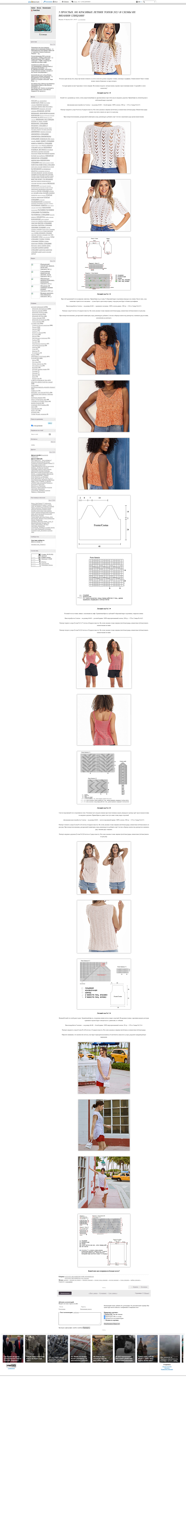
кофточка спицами (47, 165)
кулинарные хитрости (44, 171)
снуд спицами (50, 229)
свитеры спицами (45, 225)
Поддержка (137, 2)
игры (40, 153)
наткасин (34, 530)
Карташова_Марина (37, 518)
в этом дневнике (38, 426)
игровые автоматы (39, 150)
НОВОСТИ (34, 391)
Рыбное (34, 340)
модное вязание (114, 1280)
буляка (39, 472)
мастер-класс (49, 177)
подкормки (42, 199)
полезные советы (39, 205)
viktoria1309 (34, 471)
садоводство (34, 221)
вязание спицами (39, 123)
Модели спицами (37, 310)
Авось (75, 1)
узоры (41, 241)
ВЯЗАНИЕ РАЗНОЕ (38, 312)
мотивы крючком (35, 187)
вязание (35, 108)
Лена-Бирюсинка (36, 480)
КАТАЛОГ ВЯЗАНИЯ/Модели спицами (77, 1278)
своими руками (38, 227)
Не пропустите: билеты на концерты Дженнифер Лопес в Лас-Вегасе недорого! (42, 85)
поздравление (37, 202)
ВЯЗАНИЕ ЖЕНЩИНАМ (39, 309)
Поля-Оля (41, 484)
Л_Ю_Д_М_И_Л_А (46, 478)
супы (32, 233)
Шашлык (34, 351)
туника (41, 239)
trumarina (52, 512)
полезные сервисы (48, 203)
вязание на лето (37, 117)
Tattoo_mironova (36, 508)
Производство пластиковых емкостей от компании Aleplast (41, 48)
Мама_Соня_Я (35, 481)
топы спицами (124, 1280)
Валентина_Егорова (37, 515)
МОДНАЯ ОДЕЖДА (37, 398)
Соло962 (47, 527)
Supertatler (34, 469)
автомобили (43, 100)
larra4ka (33, 511)
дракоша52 (34, 457)
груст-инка (34, 529)
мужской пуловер (44, 187)
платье (49, 195)
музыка (51, 187)
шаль (44, 245)
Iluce (32, 465)
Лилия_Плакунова (36, 520)
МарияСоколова (36, 523)
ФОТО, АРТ (34, 410)
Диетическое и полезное (39, 338)
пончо (48, 205)
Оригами (34, 373)
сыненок (47, 490)
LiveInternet (34, 2)
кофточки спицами (37, 167)
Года (51, 472)
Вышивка (35, 367)
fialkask (45, 463)
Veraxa (49, 508)
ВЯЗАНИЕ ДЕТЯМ (37, 316)
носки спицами (43, 191)
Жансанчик (49, 474)
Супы (34, 349)
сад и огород (45, 219)
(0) (52, 49)
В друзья (44, 34)
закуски (40, 147)
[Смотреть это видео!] (35, 266)
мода (44, 181)
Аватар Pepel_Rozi (42, 23)
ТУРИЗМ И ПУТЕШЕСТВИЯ (39, 401)
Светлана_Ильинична (38, 489)
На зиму (34, 342)
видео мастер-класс (45, 106)
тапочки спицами (42, 235)
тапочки (33, 235)
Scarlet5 (46, 468)
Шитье (34, 360)
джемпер (35, 131)
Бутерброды (36, 353)
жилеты (44, 145)
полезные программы (37, 203)
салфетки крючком (48, 221)
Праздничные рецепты (39, 343)
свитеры (34, 225)
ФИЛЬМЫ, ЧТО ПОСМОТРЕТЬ (40, 392)
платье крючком (37, 197)
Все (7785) (52, 500)
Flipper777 (51, 463)
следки (48, 227)
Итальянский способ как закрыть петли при (47, 265)
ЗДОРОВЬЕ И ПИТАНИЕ (38, 356)
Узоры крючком (36, 321)
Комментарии (47, 8)
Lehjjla (50, 505)
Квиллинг (35, 375)
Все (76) (52, 44)
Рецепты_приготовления (39, 487)
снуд (43, 229)
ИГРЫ (33, 385)
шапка (40, 248)
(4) (51, 269)
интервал (48, 529)
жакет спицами (47, 141)
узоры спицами (44, 243)
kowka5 (44, 509)
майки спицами (40, 177)
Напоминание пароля (86, 1309)
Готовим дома (35, 323)
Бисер (34, 376)
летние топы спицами (38, 176)
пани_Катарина (41, 483)
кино (40, 162)
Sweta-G (40, 469)
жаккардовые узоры (36, 145)
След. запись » (113, 1293)
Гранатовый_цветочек (38, 517)
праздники (46, 207)
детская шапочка (46, 129)
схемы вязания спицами (43, 233)
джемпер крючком (45, 132)
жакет (38, 141)
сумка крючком (48, 231)
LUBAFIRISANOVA (36, 466)
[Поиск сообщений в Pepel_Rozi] (50, 423)
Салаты (34, 331)
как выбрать (41, 156)
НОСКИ (34, 101)
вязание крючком (39, 113)
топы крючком (46, 237)
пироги (39, 195)
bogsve (48, 462)
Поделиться (144, 1287)
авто (38, 100)
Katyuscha (48, 503)
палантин (34, 195)
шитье (33, 254)
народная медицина (38, 189)
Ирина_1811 (49, 517)
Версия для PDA (167, 1366)
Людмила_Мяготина (48, 480)
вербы (53, 527)
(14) (52, 291)
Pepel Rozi (32, 10)
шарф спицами (46, 252)
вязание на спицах (45, 119)
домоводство (45, 139)
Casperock (34, 463)
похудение (39, 207)
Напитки (34, 347)
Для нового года (37, 365)
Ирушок (33, 475)
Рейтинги (66, 1)
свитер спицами (44, 223)
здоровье (47, 147)
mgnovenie (50, 466)
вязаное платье (43, 128)
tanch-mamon (47, 469)
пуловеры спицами (40, 214)
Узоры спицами (37, 318)
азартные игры (37, 103)
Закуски (34, 329)
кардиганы (35, 160)
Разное (34, 327)
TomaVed (44, 508)
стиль (33, 445)
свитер (34, 223)
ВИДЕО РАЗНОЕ (36, 403)
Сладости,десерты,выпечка (40, 325)
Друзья (39, 8)
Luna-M (45, 466)
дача (50, 128)
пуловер (42, 210)
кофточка (35, 165)
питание (43, 195)
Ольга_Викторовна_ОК (38, 524)
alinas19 (33, 462)
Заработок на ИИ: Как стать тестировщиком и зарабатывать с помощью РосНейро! (42, 66)
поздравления (47, 201)
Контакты (167, 1368)
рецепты (41, 217)
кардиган (49, 156)
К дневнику (103, 1293)
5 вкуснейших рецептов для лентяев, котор (45, 273)
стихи (33, 231)
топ (49, 235)
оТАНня (33, 483)
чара (32, 532)
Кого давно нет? (36, 460)
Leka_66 (33, 506)
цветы (39, 245)
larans (36, 465)
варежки (39, 105)
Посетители (45, 563)
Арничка (41, 471)
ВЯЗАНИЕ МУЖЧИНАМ (39, 320)
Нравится (135, 1287)
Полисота (49, 483)
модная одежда (42, 183)
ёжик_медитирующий (37, 514)
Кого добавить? (47, 460)
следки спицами (36, 229)
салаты (40, 221)
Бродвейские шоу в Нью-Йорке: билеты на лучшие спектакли (41, 75)
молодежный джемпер (45, 185)
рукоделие (36, 219)
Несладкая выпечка (38, 345)
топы (40, 237)
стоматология (39, 231)
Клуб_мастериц (36, 478)
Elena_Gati (34, 503)
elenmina (39, 509)
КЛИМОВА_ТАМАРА (42, 475)
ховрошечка (41, 492)
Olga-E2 (41, 468)
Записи (33, 8)
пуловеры (44, 212)
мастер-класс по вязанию (42, 179)
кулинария (36, 169)
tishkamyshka (45, 512)
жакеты (34, 143)
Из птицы (35, 334)
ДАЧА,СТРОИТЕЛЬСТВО (38, 399)
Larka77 (45, 505)
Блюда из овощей (37, 332)
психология (34, 210)
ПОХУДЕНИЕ (35, 409)
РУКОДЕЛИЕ (35, 358)
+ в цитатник (81, 19)
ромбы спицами (49, 217)
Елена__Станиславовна (38, 474)
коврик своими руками (48, 162)
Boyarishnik (44, 455)
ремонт (33, 217)
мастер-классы (36, 181)
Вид (139, 2)
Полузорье (34, 484)
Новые (147, 1293)
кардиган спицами (39, 158)
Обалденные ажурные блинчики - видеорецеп (47, 280)
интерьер (45, 153)
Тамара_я (34, 492)
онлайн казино (49, 193)
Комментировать (65, 1293)
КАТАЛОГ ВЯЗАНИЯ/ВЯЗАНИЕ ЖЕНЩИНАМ (79, 1276)
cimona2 (40, 463)
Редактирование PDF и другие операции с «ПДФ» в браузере (40, 56)
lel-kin (40, 465)
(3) (51, 284)
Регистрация (48, 1)
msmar (33, 512)
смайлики (76, 1312)
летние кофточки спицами (45, 174)
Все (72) (52, 261)
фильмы (34, 245)
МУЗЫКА (34, 412)
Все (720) (52, 452)
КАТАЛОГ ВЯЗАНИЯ (37, 307)
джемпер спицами (40, 134)
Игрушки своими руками (39, 369)
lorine (44, 465)
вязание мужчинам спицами (47, 115)
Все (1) (53, 442)
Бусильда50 (45, 472)
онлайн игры (38, 193)
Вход (56, 1)
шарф (40, 252)
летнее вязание (36, 173)
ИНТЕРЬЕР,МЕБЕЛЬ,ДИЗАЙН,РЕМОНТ (43, 387)
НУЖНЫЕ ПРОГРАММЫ (38, 405)
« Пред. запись (93, 1293)
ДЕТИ (33, 407)
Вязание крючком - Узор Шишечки (47, 294)
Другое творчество (38, 364)
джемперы (36, 136)
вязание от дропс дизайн (39, 121)
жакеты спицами (44, 143)
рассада (52, 214)
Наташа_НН (45, 523)
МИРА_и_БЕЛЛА (46, 481)
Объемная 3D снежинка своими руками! (46, 287)
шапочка (42, 250)
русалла (49, 487)
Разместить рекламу (167, 1369)
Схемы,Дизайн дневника (38, 414)
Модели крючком (37, 314)
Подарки (34, 371)
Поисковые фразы (47, 565)
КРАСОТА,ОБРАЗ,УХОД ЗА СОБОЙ (42, 382)
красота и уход (48, 167)
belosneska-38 (41, 462)
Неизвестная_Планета (38, 544)
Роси (47, 524)
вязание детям (43, 111)
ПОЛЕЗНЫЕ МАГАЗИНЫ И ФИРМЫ (42, 394)
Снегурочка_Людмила (38, 490)
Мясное (34, 336)
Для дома (35, 362)
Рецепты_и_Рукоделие (38, 486)
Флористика (36, 378)
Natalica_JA (34, 468)
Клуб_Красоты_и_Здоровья (39, 477)
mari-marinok (48, 511)
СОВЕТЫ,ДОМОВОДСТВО (39, 380)
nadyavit (38, 512)
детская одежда (36, 129)
